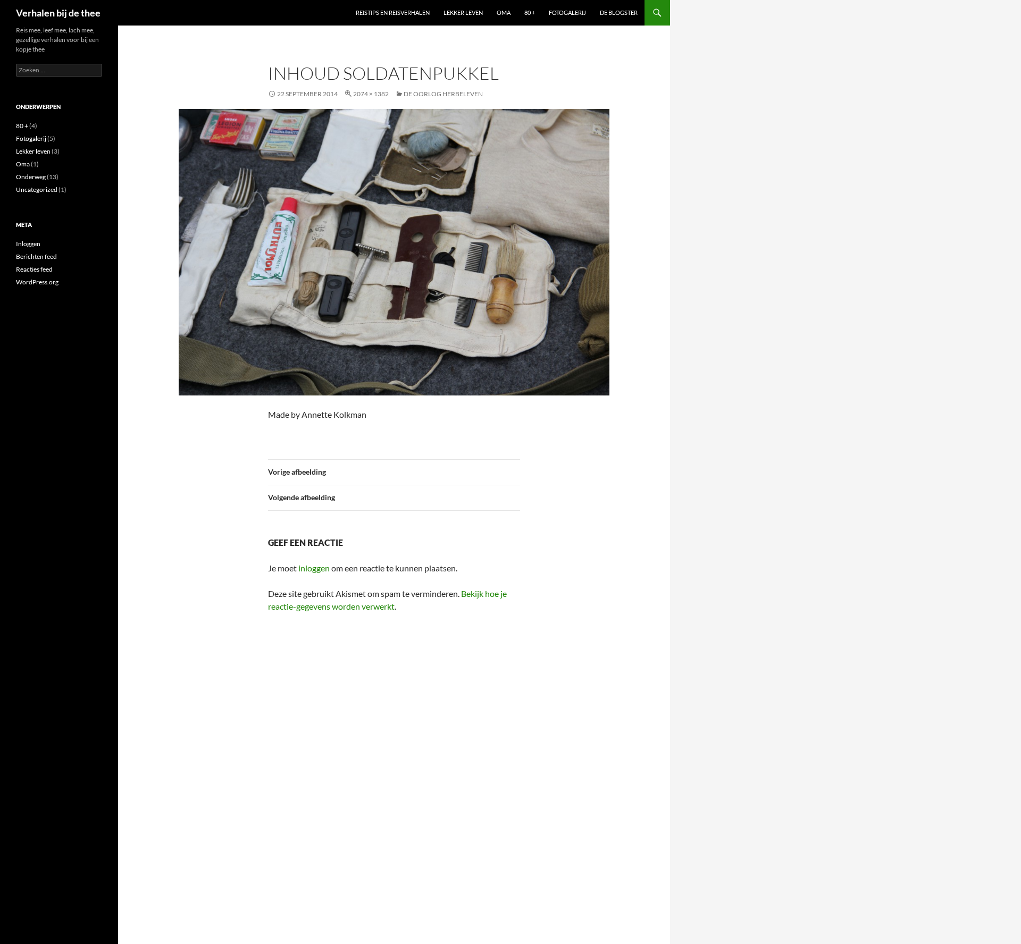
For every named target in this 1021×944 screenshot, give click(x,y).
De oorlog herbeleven (443, 94)
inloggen (314, 568)
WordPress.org (37, 282)
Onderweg (31, 177)
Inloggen (28, 244)
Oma (503, 12)
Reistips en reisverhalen (393, 12)
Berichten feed (36, 256)
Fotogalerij (567, 12)
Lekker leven (463, 12)
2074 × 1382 (371, 94)
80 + (529, 12)
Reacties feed (34, 269)
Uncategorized (36, 189)
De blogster (619, 12)
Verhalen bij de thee (58, 13)
